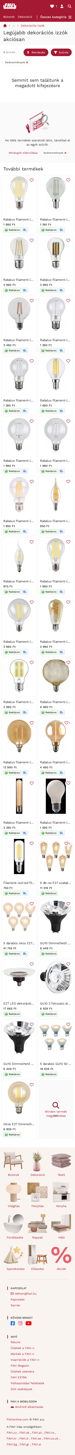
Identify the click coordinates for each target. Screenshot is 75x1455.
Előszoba (37, 1269)
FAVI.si (36, 1444)
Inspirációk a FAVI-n (25, 1359)
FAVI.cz (12, 1432)
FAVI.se (36, 1438)
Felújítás (37, 1206)
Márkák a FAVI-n (22, 1354)
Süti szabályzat (21, 1389)
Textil (61, 1174)
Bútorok (9, 16)
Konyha (61, 1206)
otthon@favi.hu (26, 1293)
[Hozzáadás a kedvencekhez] (31, 180)
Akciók (61, 1269)
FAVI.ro (49, 1432)
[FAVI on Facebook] (13, 1323)
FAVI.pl (37, 1432)
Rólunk (15, 1342)
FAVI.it (24, 1438)
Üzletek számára (22, 1371)
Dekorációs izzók (33, 25)
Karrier (15, 1305)
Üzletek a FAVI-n (22, 1348)
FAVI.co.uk (51, 1438)
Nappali (37, 1237)
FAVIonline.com (17, 1419)
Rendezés (38, 52)
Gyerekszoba (15, 1269)
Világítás (14, 1206)
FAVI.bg (12, 1444)
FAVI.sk (24, 1432)
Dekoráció (25, 16)
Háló (61, 1237)
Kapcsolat (18, 1299)
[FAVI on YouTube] (28, 1323)
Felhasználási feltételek (27, 1383)
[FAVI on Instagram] (20, 1323)
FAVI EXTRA (19, 1377)
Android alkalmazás (29, 1407)
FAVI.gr (25, 1444)
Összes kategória (53, 17)
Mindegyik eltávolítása (23, 152)
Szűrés (63, 52)
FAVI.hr (12, 1438)
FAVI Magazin (20, 1365)
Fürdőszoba (15, 1237)
